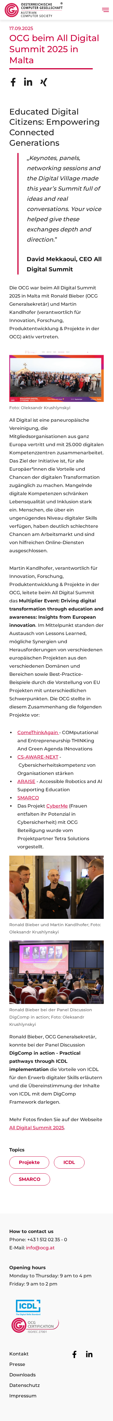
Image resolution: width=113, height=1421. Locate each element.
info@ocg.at (40, 1248)
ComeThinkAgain (38, 732)
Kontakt (19, 1354)
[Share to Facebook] (13, 82)
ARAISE (26, 781)
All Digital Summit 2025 (36, 1127)
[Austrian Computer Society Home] (34, 9)
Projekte (29, 1162)
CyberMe (57, 806)
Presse (17, 1364)
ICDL (69, 1162)
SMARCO (28, 798)
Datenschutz (24, 1385)
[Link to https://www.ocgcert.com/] (56, 1327)
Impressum (23, 1396)
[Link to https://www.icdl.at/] (56, 1309)
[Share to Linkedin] (28, 82)
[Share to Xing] (43, 82)
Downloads (22, 1375)
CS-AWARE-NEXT (37, 757)
